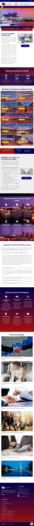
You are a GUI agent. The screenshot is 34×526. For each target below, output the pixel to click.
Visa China (21, 106)
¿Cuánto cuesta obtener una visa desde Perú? (9, 283)
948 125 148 (16, 3)
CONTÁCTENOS (27, 28)
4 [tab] (18, 25)
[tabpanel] (17, 18)
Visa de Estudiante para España (24, 95)
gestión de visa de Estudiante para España (8, 492)
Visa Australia (5, 117)
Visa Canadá (5, 106)
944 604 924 (16, 4)
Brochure (24, 45)
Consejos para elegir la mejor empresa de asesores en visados (12, 358)
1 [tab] (14, 25)
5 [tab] (19, 25)
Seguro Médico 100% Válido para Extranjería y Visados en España (24, 128)
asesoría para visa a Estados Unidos (8, 491)
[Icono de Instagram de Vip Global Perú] (29, 1)
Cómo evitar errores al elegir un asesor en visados (10, 457)
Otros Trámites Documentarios (22, 139)
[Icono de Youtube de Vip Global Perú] (31, 1)
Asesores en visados (4, 490)
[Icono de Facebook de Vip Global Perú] (28, 1)
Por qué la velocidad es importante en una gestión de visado (12, 432)
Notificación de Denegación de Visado (8, 128)
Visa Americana (6, 95)
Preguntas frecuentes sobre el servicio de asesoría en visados (12, 383)
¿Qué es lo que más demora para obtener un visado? (11, 280)
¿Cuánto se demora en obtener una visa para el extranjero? (12, 277)
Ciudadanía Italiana (23, 117)
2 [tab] (15, 25)
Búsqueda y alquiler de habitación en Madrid (8, 139)
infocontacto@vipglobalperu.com (25, 4)
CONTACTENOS (27, 150)
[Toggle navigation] (2, 7)
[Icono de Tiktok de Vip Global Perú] (32, 1)
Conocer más (5, 97)
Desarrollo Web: (29, 524)
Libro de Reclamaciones (23, 496)
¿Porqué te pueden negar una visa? (8, 268)
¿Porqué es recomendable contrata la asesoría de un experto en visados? (14, 252)
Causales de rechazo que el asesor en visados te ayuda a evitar (12, 408)
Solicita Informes (26, 178)
